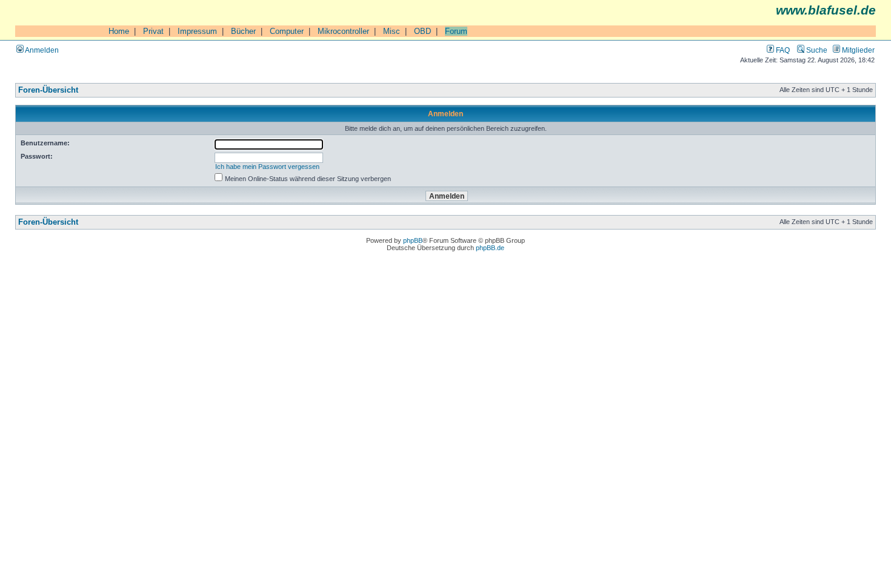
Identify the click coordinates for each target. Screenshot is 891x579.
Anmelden (41, 50)
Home (118, 31)
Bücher (243, 31)
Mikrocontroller (343, 31)
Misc (391, 31)
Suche (815, 50)
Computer (287, 31)
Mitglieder (857, 50)
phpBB (412, 240)
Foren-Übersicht (48, 90)
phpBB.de (490, 247)
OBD (422, 31)
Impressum (197, 31)
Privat (153, 31)
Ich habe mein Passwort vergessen (267, 166)
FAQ (782, 50)
